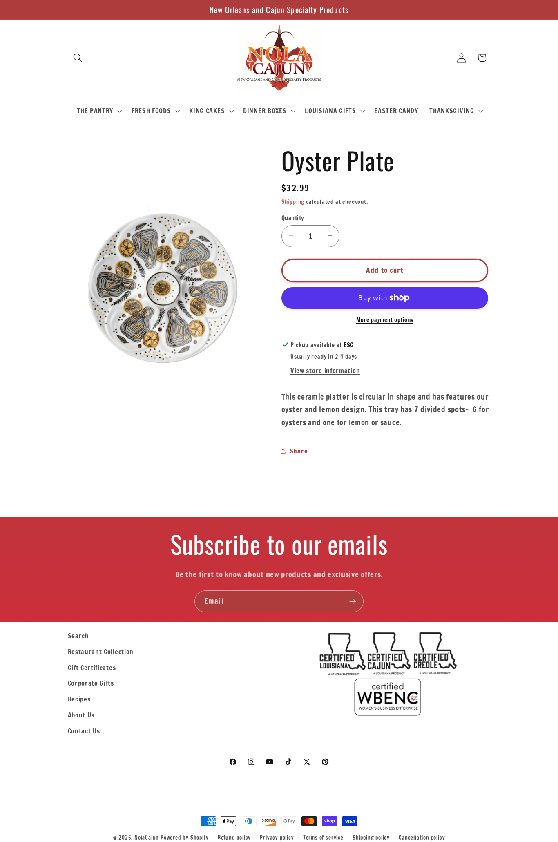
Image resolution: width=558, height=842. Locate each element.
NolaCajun (146, 837)
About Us (81, 714)
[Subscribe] (352, 601)
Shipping (292, 202)
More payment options (385, 320)
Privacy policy (277, 837)
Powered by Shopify (185, 837)
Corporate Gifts (91, 683)
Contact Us (84, 730)
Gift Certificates (92, 667)
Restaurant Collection (101, 651)
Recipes (79, 699)
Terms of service (323, 837)
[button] (78, 57)
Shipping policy (371, 837)
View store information (325, 370)
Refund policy (234, 837)
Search (78, 635)
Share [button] (299, 451)
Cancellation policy (422, 837)
